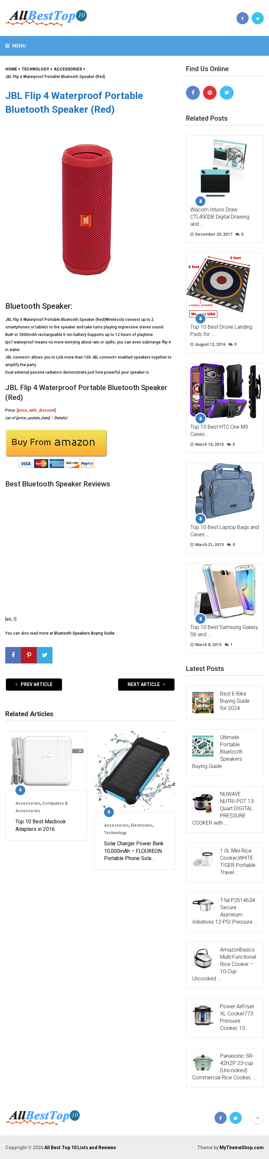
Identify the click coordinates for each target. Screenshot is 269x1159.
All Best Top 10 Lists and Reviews (80, 1147)
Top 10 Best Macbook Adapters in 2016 (40, 825)
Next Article (144, 684)
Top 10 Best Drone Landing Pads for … (221, 330)
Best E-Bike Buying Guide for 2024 (235, 701)
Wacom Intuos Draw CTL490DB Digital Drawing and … (219, 216)
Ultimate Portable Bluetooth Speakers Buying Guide (217, 751)
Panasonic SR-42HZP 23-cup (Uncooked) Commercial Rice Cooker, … (224, 1067)
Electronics (142, 825)
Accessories (27, 803)
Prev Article (36, 684)
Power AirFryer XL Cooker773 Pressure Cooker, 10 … (237, 1017)
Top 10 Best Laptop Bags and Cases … (224, 531)
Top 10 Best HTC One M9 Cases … (219, 430)
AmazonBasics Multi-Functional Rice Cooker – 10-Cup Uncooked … (224, 964)
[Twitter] (227, 93)
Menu (19, 46)
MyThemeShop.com (241, 1147)
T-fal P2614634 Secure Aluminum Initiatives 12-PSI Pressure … (224, 911)
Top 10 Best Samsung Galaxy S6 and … (224, 631)
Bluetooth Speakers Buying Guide (84, 633)
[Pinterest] (210, 93)
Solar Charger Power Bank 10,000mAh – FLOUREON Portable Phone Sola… (134, 850)
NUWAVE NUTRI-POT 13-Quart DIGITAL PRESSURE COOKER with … (223, 808)
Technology (115, 833)
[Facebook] (193, 93)
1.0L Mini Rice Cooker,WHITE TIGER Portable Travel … (238, 861)
